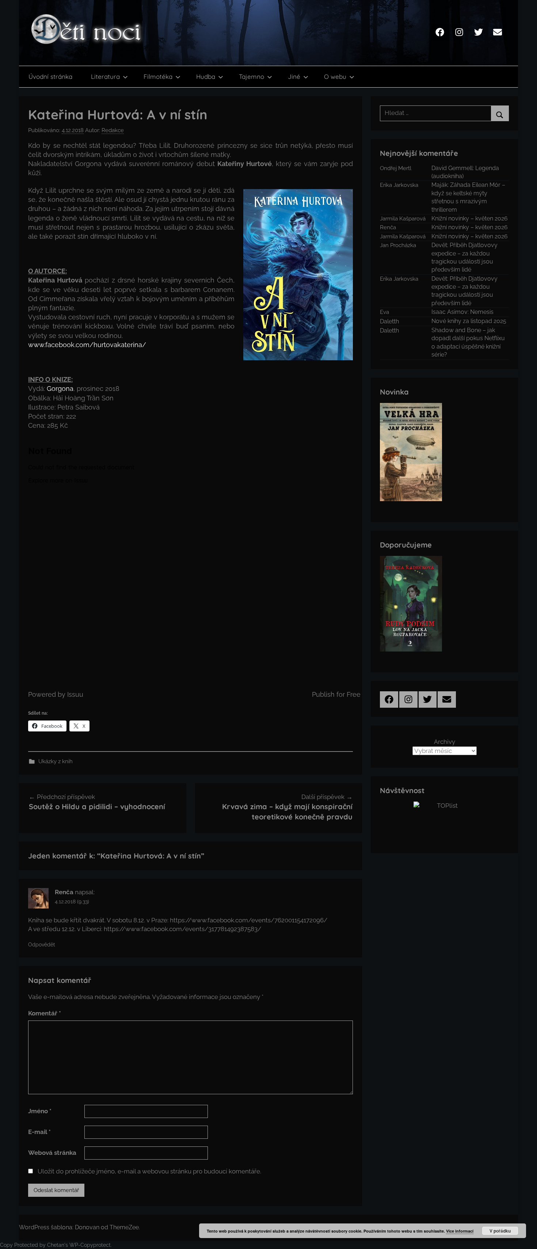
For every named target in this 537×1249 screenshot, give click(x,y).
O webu (335, 76)
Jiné (294, 76)
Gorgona (60, 388)
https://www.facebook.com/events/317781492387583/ (182, 929)
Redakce (113, 130)
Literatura (105, 76)
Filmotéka (158, 76)
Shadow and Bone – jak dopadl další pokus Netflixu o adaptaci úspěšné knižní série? (468, 342)
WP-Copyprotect (90, 1245)
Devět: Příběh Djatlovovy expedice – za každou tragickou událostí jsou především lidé (464, 257)
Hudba (205, 76)
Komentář (44, 1013)
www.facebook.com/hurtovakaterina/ (87, 345)
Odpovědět (41, 945)
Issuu (75, 694)
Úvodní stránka (50, 76)
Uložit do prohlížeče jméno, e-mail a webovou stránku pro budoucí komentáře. (149, 1171)
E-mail (39, 1131)
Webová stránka (52, 1152)
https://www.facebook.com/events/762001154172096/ (248, 920)
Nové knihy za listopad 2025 (468, 321)
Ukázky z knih (55, 761)
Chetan (55, 1245)
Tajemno (251, 76)
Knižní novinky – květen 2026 (469, 218)
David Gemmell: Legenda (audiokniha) (465, 172)
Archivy (444, 741)
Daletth (389, 321)
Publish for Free (336, 694)
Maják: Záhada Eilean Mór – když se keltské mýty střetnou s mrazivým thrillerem (468, 197)
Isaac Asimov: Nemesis (462, 311)
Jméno (40, 1111)
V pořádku (500, 1230)
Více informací (459, 1231)
